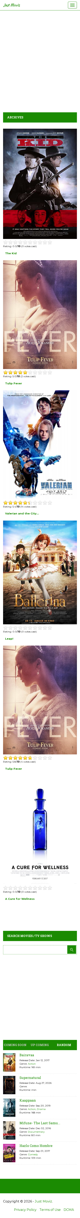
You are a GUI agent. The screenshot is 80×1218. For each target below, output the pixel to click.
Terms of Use (50, 1210)
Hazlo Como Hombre (36, 1145)
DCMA (69, 1210)
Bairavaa (26, 1055)
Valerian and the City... (22, 513)
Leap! (9, 638)
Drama (41, 1109)
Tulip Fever (13, 383)
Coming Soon (15, 1045)
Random (64, 1045)
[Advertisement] (40, 60)
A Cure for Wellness (20, 898)
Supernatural (30, 1077)
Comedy (33, 1154)
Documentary (36, 1131)
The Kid (11, 253)
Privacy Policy (25, 1210)
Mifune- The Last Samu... (39, 1123)
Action (32, 1063)
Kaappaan (27, 1100)
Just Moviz (11, 5)
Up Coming (40, 1045)
